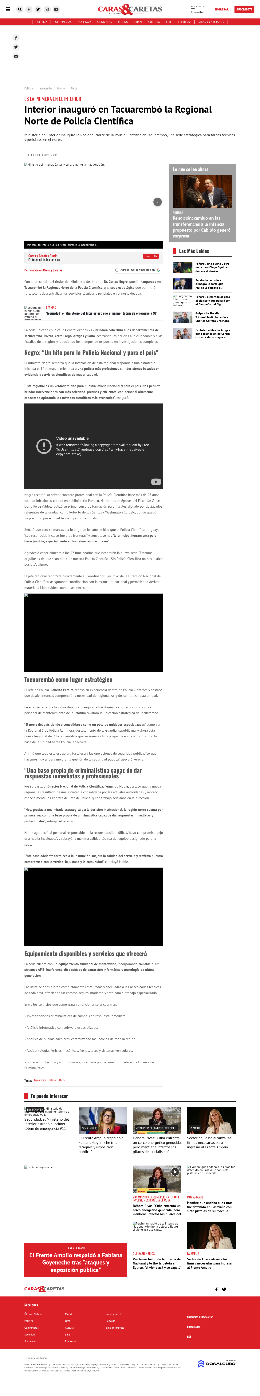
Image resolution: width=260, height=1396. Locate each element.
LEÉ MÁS (51, 307)
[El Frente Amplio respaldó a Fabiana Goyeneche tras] (103, 1133)
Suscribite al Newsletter (200, 1317)
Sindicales (104, 21)
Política (41, 21)
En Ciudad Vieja (35, 1109)
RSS (189, 1337)
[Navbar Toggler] (11, 9)
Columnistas (62, 21)
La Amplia (195, 1128)
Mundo (123, 21)
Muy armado (195, 1197)
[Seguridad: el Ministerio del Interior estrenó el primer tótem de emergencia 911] (33, 313)
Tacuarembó (40, 1080)
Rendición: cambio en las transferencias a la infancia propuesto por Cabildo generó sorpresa (201, 227)
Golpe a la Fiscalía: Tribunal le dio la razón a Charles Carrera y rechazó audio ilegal (212, 318)
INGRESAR (222, 9)
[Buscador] (19, 9)
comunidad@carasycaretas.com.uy (51, 1367)
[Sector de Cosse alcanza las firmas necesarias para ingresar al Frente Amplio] (211, 1133)
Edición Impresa (115, 1327)
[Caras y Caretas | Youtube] (56, 9)
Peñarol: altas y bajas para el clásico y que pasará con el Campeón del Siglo (212, 300)
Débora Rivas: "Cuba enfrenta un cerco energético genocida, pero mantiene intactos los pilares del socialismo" (157, 1144)
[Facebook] (16, 37)
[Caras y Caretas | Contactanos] (231, 1289)
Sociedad (84, 21)
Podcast (110, 1321)
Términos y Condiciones (35, 1357)
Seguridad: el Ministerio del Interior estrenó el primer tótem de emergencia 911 (102, 313)
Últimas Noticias (33, 1314)
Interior (53, 1080)
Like (169, 21)
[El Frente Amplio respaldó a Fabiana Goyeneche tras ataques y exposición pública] (75, 1204)
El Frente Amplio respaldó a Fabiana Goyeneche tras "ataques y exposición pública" (101, 1144)
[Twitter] (16, 47)
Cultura (154, 21)
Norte (62, 1080)
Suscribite (151, 256)
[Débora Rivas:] (157, 1133)
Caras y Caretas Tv (211, 21)
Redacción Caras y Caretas (46, 270)
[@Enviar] (16, 56)
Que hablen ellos (144, 1253)
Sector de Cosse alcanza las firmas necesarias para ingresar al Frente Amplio (209, 1142)
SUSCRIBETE (244, 9)
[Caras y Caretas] (44, 1292)
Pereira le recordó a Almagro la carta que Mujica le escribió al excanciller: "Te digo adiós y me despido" (212, 287)
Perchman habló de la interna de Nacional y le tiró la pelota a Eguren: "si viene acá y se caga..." (157, 1263)
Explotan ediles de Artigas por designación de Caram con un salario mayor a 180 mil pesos (212, 335)
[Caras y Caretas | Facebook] (29, 9)
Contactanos (193, 1327)
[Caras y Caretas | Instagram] (47, 9)
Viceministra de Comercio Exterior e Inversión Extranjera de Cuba (171, 1128)
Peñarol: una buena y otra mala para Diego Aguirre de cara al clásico (212, 267)
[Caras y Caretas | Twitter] (38, 9)
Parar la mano (89, 1128)
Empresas (184, 21)
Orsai (138, 21)
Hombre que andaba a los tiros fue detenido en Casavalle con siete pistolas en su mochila (210, 1207)
